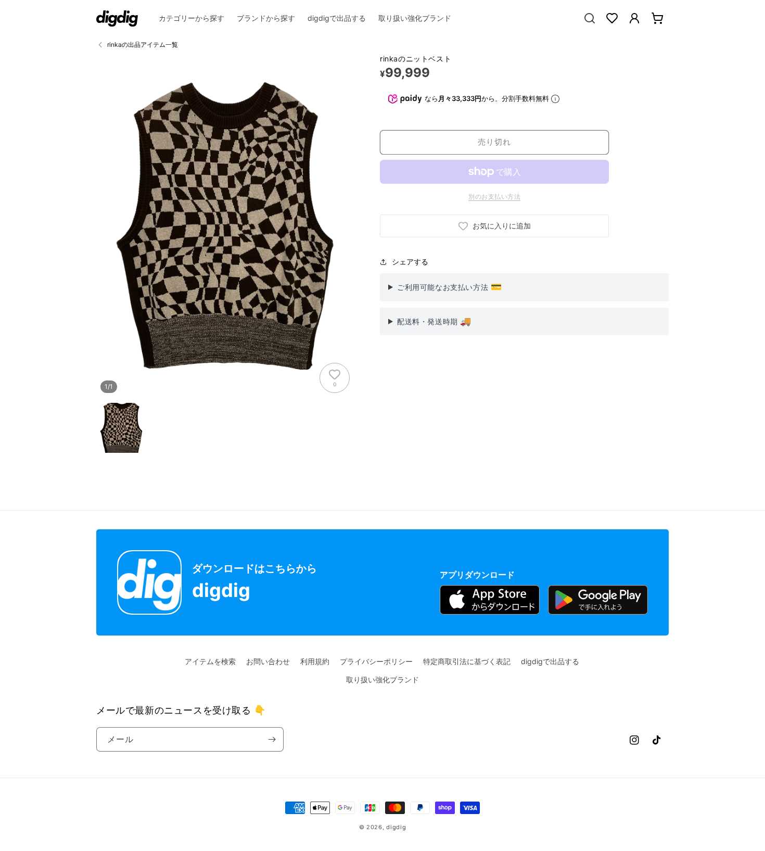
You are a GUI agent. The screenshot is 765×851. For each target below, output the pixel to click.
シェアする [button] (410, 261)
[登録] (271, 739)
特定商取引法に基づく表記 (467, 661)
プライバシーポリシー (376, 661)
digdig (396, 827)
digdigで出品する (550, 661)
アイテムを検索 (210, 661)
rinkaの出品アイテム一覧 (142, 44)
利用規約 (314, 661)
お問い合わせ (268, 661)
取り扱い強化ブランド (382, 679)
